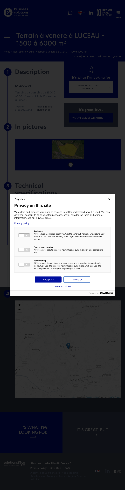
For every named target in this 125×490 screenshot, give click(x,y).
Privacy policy (21, 223)
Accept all (48, 279)
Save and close (62, 286)
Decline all (76, 279)
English (18, 199)
